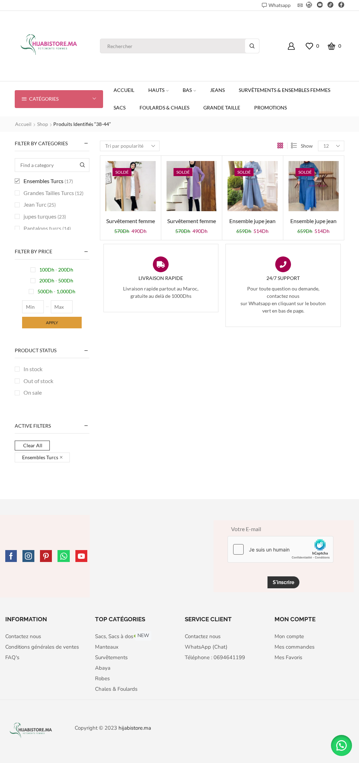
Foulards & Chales (164, 108)
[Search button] (252, 46)
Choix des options (130, 188)
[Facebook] (341, 5)
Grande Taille (221, 108)
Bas (187, 90)
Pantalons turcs (47, 228)
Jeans (217, 90)
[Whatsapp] (63, 556)
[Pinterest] (46, 556)
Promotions (270, 108)
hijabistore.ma (134, 727)
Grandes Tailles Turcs (53, 192)
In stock (32, 369)
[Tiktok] (330, 5)
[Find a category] (82, 165)
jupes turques (44, 216)
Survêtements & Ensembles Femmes (284, 90)
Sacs (120, 108)
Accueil (124, 90)
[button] (341, 745)
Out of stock (38, 380)
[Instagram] (309, 5)
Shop (42, 124)
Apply (52, 322)
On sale (32, 392)
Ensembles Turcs (48, 181)
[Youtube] (320, 5)
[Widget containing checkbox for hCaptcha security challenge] (280, 549)
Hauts (156, 90)
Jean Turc (39, 204)
